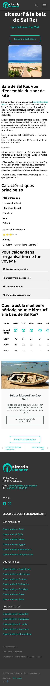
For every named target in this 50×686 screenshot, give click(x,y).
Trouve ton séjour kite (17, 269)
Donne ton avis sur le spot (18, 294)
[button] (44, 5)
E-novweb (17, 678)
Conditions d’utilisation (12, 651)
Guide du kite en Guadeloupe (17, 569)
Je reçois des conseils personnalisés (25, 420)
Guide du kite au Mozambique (17, 634)
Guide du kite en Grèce (13, 594)
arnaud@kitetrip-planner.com (23, 485)
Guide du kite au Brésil (13, 529)
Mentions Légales (10, 646)
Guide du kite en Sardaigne (15, 589)
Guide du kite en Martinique (16, 574)
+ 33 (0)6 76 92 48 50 (17, 488)
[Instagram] (9, 503)
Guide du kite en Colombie (15, 613)
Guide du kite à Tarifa (13, 534)
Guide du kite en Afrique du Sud (18, 554)
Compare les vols (14, 286)
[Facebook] (4, 503)
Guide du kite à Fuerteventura (17, 549)
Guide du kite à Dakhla (13, 539)
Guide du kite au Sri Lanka (15, 624)
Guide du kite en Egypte (14, 544)
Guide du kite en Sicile (13, 599)
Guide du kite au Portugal (15, 579)
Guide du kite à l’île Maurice (16, 584)
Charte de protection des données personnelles (22, 656)
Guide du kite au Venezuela (16, 629)
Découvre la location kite (18, 277)
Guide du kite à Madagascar (16, 618)
